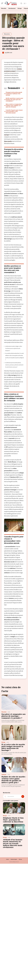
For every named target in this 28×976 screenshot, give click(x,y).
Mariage (3, 742)
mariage (6, 134)
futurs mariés (8, 141)
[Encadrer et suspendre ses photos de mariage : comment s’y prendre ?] (14, 702)
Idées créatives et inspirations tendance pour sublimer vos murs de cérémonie (14, 106)
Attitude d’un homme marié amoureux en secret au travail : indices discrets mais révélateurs (12, 843)
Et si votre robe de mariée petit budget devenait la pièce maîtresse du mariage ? (13, 747)
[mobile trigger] (2, 3)
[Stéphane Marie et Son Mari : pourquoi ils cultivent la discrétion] (14, 807)
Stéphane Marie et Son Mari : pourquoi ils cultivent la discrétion (13, 820)
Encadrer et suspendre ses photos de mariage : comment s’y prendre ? (13, 716)
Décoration (7, 34)
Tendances (3, 774)
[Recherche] (21, 3)
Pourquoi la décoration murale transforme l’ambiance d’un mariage (14, 94)
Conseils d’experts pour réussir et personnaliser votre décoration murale (14, 111)
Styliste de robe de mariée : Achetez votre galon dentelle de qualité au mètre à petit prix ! (13, 780)
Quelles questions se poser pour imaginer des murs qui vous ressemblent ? (14, 100)
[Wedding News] (10, 3)
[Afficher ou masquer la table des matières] (22, 88)
